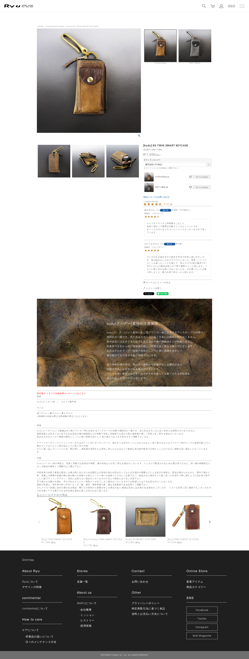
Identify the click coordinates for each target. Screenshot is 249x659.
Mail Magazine (202, 635)
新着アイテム (194, 581)
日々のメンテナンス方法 (41, 641)
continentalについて (35, 608)
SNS (231, 6)
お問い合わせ (140, 581)
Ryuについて (30, 581)
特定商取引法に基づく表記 (148, 608)
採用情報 (86, 625)
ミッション (87, 615)
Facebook (202, 610)
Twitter (202, 618)
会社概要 (86, 609)
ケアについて (30, 630)
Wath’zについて (87, 603)
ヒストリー (87, 620)
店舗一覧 (82, 581)
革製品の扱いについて (40, 636)
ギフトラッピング (152, 160)
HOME (41, 26)
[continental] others (55, 26)
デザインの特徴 (32, 586)
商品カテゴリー (196, 586)
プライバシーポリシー (146, 603)
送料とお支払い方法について (150, 613)
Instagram (202, 627)
